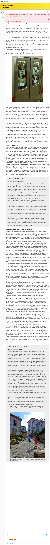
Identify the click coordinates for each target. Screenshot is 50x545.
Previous (9, 534)
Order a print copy (12, 539)
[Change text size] (47, 11)
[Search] (36, 11)
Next (47, 534)
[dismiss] (48, 14)
